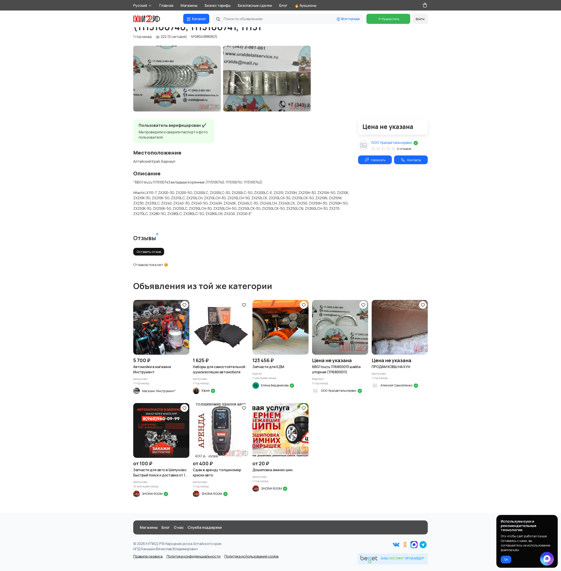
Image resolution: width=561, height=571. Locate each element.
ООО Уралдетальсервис (392, 142)
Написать (378, 160)
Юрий (206, 390)
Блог (283, 5)
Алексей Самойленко (396, 385)
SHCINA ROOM (152, 494)
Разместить (390, 19)
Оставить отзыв (149, 251)
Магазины (189, 5)
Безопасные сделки (255, 5)
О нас (179, 527)
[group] (177, 78)
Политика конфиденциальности (193, 556)
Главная (166, 5)
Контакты (414, 160)
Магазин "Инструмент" (159, 391)
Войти (420, 19)
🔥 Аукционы (305, 5)
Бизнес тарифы (218, 5)
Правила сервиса (148, 556)
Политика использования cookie (251, 556)
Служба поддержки (205, 527)
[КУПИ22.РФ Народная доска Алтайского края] (150, 19)
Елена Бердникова (275, 385)
